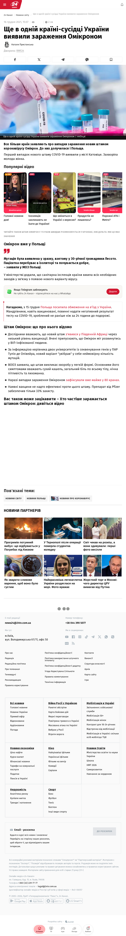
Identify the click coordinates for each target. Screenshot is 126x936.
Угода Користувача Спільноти (59, 671)
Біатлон (52, 807)
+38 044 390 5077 (75, 623)
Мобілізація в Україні (100, 703)
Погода (14, 729)
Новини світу (23, 15)
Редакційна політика (15, 664)
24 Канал (8, 15)
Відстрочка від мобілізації (101, 729)
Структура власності (94, 664)
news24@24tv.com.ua (18, 623)
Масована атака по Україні (62, 725)
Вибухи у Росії (55, 729)
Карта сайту (90, 675)
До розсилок (104, 831)
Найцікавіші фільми (59, 752)
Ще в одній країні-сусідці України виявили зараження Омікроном (65, 15)
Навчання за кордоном (99, 774)
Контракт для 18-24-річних (101, 724)
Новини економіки (22, 748)
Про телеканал (12, 669)
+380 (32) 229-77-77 (28, 883)
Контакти (89, 653)
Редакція (9, 658)
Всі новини (17, 703)
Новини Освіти (96, 748)
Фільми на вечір (57, 761)
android (18, 901)
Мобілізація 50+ (95, 715)
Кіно (51, 748)
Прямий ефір (17, 716)
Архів (87, 669)
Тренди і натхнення (20, 802)
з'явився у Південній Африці (86, 334)
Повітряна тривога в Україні (63, 720)
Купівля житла (18, 798)
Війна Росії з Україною (62, 703)
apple (36, 901)
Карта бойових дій (58, 712)
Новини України (19, 712)
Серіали (52, 770)
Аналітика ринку (19, 793)
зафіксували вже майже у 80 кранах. (93, 380)
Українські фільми (58, 756)
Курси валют (17, 756)
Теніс (51, 802)
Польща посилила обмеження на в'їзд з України (76, 307)
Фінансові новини (20, 761)
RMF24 (20, 50)
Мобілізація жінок (96, 720)
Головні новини (18, 707)
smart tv (54, 901)
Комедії (52, 765)
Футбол (52, 798)
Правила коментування (56, 677)
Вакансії (88, 658)
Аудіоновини (17, 725)
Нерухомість (18, 789)
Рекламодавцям (13, 680)
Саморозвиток (94, 769)
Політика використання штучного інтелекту (62, 659)
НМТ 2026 (92, 765)
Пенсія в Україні (19, 778)
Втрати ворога (56, 734)
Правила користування (16, 685)
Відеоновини (17, 720)
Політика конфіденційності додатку (63, 666)
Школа (90, 760)
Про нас (9, 653)
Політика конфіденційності (58, 653)
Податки (14, 774)
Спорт (52, 789)
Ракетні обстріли (57, 707)
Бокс (50, 793)
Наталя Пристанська (22, 44)
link (67, 637)
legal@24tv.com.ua (47, 886)
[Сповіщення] (122, 5)
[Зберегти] (111, 59)
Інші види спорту (57, 811)
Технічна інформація (55, 682)
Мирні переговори (58, 716)
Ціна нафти (16, 752)
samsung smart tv (74, 901)
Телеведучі (10, 675)
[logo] (14, 4)
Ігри (86, 680)
